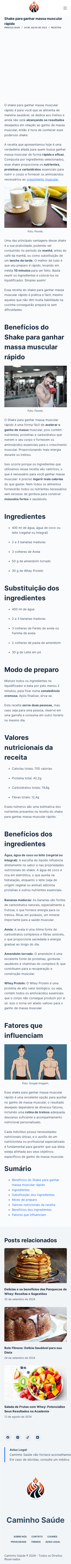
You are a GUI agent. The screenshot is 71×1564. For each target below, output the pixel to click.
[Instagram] (17, 1437)
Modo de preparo (24, 1200)
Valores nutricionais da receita (33, 1205)
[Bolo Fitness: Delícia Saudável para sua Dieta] (35, 1324)
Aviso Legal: (18, 1450)
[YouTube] (37, 1437)
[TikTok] (27, 1437)
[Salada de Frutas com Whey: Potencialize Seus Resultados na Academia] (35, 1383)
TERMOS (36, 1541)
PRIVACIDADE (18, 1541)
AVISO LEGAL (52, 1541)
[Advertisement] (35, 65)
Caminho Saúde (35, 1520)
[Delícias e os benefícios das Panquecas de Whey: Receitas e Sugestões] (35, 1265)
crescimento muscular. (43, 179)
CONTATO (37, 1536)
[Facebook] (8, 1437)
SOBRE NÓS (20, 1536)
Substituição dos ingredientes (33, 1195)
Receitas (56, 27)
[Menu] (65, 8)
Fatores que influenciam (29, 1215)
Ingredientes (21, 1190)
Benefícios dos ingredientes (31, 1210)
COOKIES (52, 1536)
